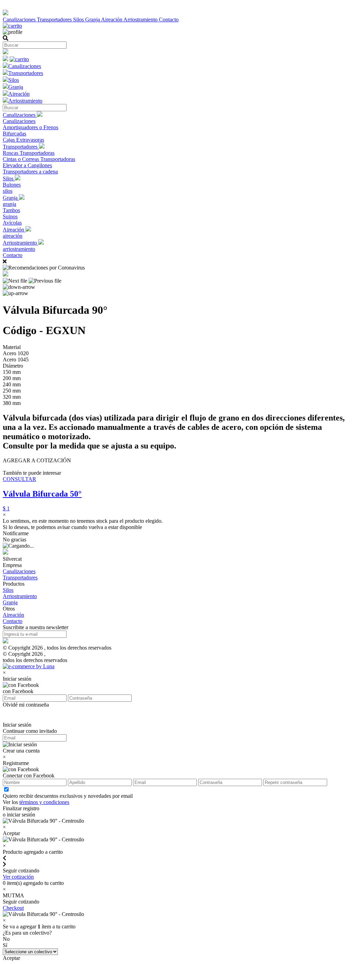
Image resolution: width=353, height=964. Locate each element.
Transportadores (55, 19)
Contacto (169, 19)
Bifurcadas (14, 133)
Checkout (13, 908)
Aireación (112, 19)
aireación (12, 236)
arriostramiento (19, 249)
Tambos (11, 210)
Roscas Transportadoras (28, 153)
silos (7, 191)
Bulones (12, 185)
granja (9, 204)
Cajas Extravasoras (23, 140)
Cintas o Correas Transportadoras (39, 159)
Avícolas (12, 223)
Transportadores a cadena (30, 171)
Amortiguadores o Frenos (30, 127)
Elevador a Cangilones (27, 165)
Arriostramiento (141, 19)
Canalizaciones (20, 19)
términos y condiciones (44, 802)
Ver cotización (18, 877)
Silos (79, 19)
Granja (93, 19)
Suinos (10, 216)
